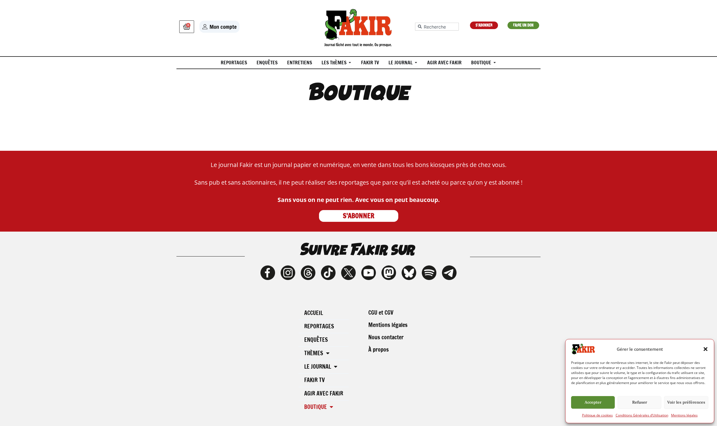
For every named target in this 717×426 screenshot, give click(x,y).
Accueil (313, 313)
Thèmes (313, 353)
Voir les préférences (686, 402)
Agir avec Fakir (323, 393)
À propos (378, 349)
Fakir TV (314, 380)
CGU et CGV (381, 313)
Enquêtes (316, 340)
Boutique (315, 407)
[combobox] (436, 26)
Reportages (319, 326)
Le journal (317, 367)
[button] (705, 349)
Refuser (639, 402)
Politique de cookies (597, 415)
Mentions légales (684, 415)
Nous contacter (386, 337)
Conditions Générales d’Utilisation (642, 415)
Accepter (593, 402)
